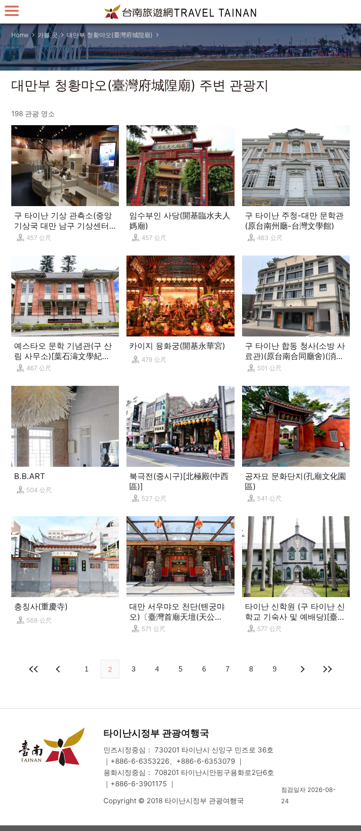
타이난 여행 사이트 (180, 11)
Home (20, 35)
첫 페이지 (33, 669)
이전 (59, 669)
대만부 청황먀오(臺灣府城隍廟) (110, 35)
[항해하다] (12, 10)
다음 (301, 669)
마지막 (327, 669)
